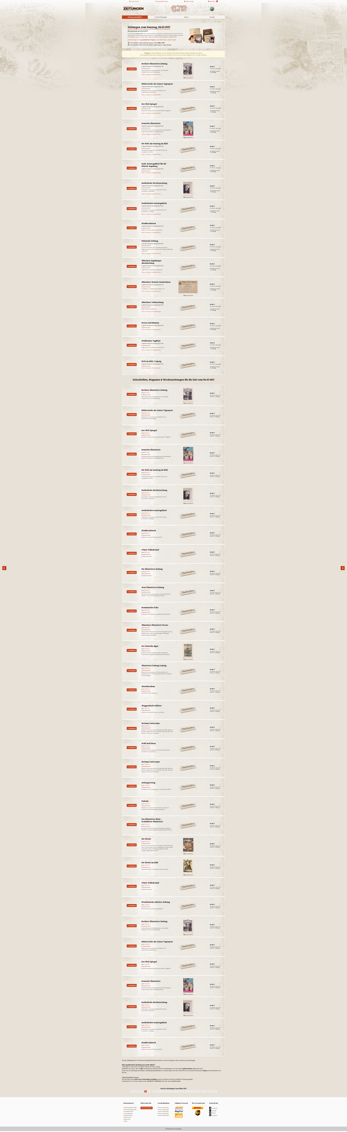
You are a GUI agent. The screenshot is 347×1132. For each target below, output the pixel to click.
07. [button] (148, 1091)
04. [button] (140, 1091)
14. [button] (168, 1091)
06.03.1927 (147, 393)
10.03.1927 (147, 649)
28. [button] (207, 1091)
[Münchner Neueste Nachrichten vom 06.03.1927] (191, 286)
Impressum (127, 1119)
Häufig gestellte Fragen (130, 1107)
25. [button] (199, 1091)
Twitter (214, 1113)
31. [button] (215, 1091)
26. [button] (201, 1091)
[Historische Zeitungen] (133, 8)
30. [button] (213, 1091)
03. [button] (137, 1091)
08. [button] (151, 1091)
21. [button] (187, 1091)
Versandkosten (128, 1113)
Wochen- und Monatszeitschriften (150, 1070)
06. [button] (145, 1091)
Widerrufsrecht (128, 1115)
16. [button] (173, 1091)
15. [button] (171, 1091)
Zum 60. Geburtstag (163, 1111)
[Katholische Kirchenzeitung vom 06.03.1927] (191, 188)
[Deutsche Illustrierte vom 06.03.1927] (191, 128)
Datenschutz (127, 1117)
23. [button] (193, 1091)
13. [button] (165, 1091)
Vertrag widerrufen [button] (146, 1108)
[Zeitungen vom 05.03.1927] (4, 568)
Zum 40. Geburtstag (163, 1107)
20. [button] (185, 1091)
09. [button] (154, 1091)
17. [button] (176, 1091)
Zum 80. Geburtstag (163, 1115)
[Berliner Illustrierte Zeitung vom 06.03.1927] (191, 69)
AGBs (125, 1121)
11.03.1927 (147, 764)
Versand (219, 68)
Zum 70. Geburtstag (163, 1113)
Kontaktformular (128, 1111)
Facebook (214, 1108)
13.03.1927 (147, 924)
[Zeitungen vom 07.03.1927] (343, 568)
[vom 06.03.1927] (191, 394)
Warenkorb (213, 1)
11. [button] (159, 1091)
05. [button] (142, 1091)
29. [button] (210, 1091)
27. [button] (204, 1091)
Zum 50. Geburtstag (163, 1109)
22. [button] (190, 1091)
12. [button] (162, 1091)
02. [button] (134, 1091)
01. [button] (131, 1091)
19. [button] (182, 1091)
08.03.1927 (147, 571)
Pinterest (214, 1115)
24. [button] (196, 1091)
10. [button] (157, 1091)
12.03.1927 (147, 804)
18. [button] (179, 1091)
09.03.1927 (147, 610)
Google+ (214, 1110)
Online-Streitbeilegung (130, 1109)
